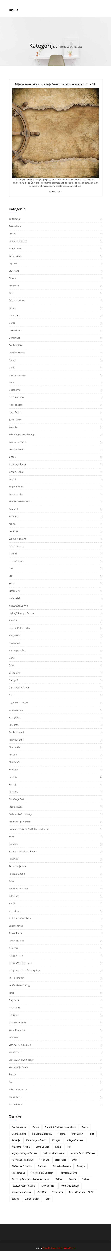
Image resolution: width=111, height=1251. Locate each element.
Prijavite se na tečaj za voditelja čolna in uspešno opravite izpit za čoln (55, 84)
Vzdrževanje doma (18, 1067)
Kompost (13, 508)
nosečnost (60, 1160)
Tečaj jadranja (16, 955)
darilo (85, 1127)
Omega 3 (13, 680)
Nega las (44, 1160)
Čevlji (11, 293)
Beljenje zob (15, 255)
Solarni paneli (16, 925)
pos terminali (18, 1173)
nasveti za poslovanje (22, 1160)
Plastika (13, 754)
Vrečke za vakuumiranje (21, 1059)
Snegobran (14, 910)
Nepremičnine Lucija (19, 628)
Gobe (11, 382)
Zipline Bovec (15, 1104)
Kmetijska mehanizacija (20, 501)
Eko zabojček (15, 345)
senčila (72, 1179)
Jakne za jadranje (17, 464)
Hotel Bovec (15, 412)
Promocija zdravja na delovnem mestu (29, 829)
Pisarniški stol (16, 739)
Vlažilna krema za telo (20, 1044)
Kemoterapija (16, 494)
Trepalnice (14, 1000)
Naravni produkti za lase (83, 1153)
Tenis (11, 992)
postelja (81, 1166)
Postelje (13, 784)
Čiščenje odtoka (17, 300)
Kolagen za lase (75, 1140)
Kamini (12, 479)
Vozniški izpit (15, 1052)
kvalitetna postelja (21, 1147)
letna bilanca (42, 1147)
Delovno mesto (19, 1134)
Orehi (11, 695)
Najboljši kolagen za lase (22, 613)
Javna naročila (16, 471)
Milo (11, 575)
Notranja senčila (17, 650)
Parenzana (14, 724)
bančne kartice (19, 1127)
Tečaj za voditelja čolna (21, 963)
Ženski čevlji (15, 1097)
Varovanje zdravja (70, 1186)
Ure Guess (14, 1015)
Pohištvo (13, 769)
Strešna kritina (16, 940)
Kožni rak (14, 516)
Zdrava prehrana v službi (81, 1192)
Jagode (12, 456)
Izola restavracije (17, 442)
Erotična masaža (17, 352)
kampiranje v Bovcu (36, 1140)
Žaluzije (12, 1074)
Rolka (11, 881)
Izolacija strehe (16, 449)
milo (69, 1147)
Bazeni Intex (15, 248)
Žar (10, 1082)
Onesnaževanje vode (19, 687)
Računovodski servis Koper (22, 851)
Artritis (12, 233)
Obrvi (11, 657)
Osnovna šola (16, 709)
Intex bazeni (78, 1134)
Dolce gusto (15, 330)
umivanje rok (48, 1186)
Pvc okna (13, 843)
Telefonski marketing (19, 985)
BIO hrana (14, 270)
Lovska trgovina (17, 561)
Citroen (12, 308)
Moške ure (14, 590)
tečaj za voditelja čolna (23, 1186)
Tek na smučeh (16, 977)
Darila (12, 322)
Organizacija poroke (19, 702)
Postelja (13, 776)
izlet (92, 1134)
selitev (59, 1179)
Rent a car (14, 858)
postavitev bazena (62, 1166)
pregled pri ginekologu (42, 1173)
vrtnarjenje (57, 1192)
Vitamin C (14, 1037)
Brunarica (14, 285)
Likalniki (13, 553)
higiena (61, 1134)
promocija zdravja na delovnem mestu (30, 1179)
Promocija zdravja (68, 1173)
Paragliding (14, 717)
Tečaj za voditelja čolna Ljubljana (25, 970)
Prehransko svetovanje (20, 814)
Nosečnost (14, 642)
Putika (12, 836)
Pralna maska (15, 806)
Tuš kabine (14, 1007)
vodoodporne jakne (21, 1192)
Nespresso (14, 635)
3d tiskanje (14, 218)
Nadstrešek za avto (19, 605)
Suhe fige (14, 948)
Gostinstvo (14, 389)
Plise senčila (15, 762)
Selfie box (14, 896)
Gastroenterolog (17, 375)
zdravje (15, 1199)
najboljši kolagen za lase (24, 1153)
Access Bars (15, 226)
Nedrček (13, 620)
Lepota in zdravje (17, 538)
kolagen (56, 1140)
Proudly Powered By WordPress (58, 1248)
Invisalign (13, 427)
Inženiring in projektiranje (22, 434)
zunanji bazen (32, 1199)
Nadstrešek (14, 598)
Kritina (12, 523)
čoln (47, 1199)
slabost (85, 1179)
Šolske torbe (15, 933)
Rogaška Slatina (17, 873)
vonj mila (41, 1192)
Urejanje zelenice (17, 1022)
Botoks (12, 278)
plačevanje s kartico (22, 1166)
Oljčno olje (14, 672)
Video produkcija (17, 1030)
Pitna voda (14, 747)
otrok (74, 1160)
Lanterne (13, 531)
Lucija (58, 1147)
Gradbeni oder (16, 397)
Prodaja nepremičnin (20, 821)
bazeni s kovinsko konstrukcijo (60, 1127)
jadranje (16, 1140)
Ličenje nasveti (16, 546)
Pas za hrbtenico (17, 732)
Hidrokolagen (16, 404)
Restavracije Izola (17, 866)
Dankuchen (14, 315)
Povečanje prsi (16, 799)
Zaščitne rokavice (18, 1089)
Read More (55, 191)
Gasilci (12, 367)
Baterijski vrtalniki (18, 241)
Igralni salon (15, 419)
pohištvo (42, 1166)
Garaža (12, 360)
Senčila (12, 903)
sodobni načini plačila (20, 918)
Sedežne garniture (18, 888)
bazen (36, 1127)
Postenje (13, 791)
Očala (11, 665)
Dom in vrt (14, 337)
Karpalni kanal (16, 486)
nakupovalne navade (53, 1153)
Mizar (11, 583)
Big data (13, 263)
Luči (11, 568)
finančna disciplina (42, 1134)
